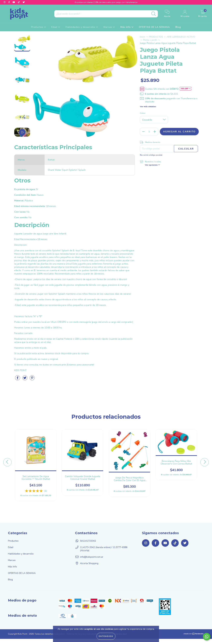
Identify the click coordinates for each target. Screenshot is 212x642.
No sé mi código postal (151, 155)
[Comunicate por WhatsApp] (206, 636)
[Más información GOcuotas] (185, 89)
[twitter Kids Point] (24, 2)
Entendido (106, 636)
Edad (54, 27)
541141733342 (88, 540)
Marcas (108, 27)
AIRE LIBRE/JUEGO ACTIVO (181, 36)
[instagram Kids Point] (4, 2)
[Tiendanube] (193, 634)
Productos (37, 27)
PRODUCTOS (156, 36)
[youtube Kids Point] (14, 2)
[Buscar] (153, 14)
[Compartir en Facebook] (18, 379)
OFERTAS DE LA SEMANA (154, 27)
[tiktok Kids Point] (19, 2)
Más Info (126, 27)
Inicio (142, 36)
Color (142, 113)
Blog (178, 27)
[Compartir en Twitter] (25, 379)
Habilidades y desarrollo (81, 27)
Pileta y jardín (150, 40)
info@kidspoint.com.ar (91, 556)
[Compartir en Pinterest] (32, 379)
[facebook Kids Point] (9, 2)
